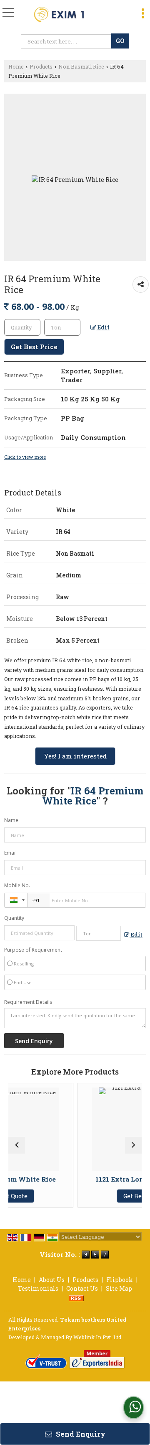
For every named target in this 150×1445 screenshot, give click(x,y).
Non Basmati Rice (81, 66)
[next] (133, 1145)
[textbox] (67, 41)
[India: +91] (16, 900)
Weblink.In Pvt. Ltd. (97, 1337)
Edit (103, 327)
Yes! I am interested (75, 756)
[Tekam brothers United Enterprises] (65, 14)
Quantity (14, 918)
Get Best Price (34, 346)
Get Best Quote (119, 1196)
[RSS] (76, 1297)
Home (16, 66)
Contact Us (82, 1288)
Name (11, 820)
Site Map (119, 1288)
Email (10, 852)
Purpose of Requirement (33, 950)
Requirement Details (28, 1002)
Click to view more (25, 457)
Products (41, 66)
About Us (52, 1280)
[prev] (16, 1145)
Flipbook (119, 1280)
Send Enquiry (79, 1434)
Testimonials (38, 1288)
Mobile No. (17, 885)
